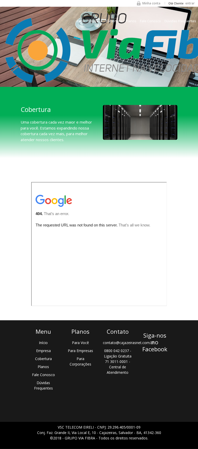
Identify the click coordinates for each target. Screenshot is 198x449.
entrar (190, 3)
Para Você (80, 342)
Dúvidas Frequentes (180, 21)
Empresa (95, 21)
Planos (131, 21)
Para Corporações (80, 361)
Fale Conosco (150, 21)
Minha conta (151, 3)
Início (81, 21)
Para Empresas (80, 350)
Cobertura (114, 21)
